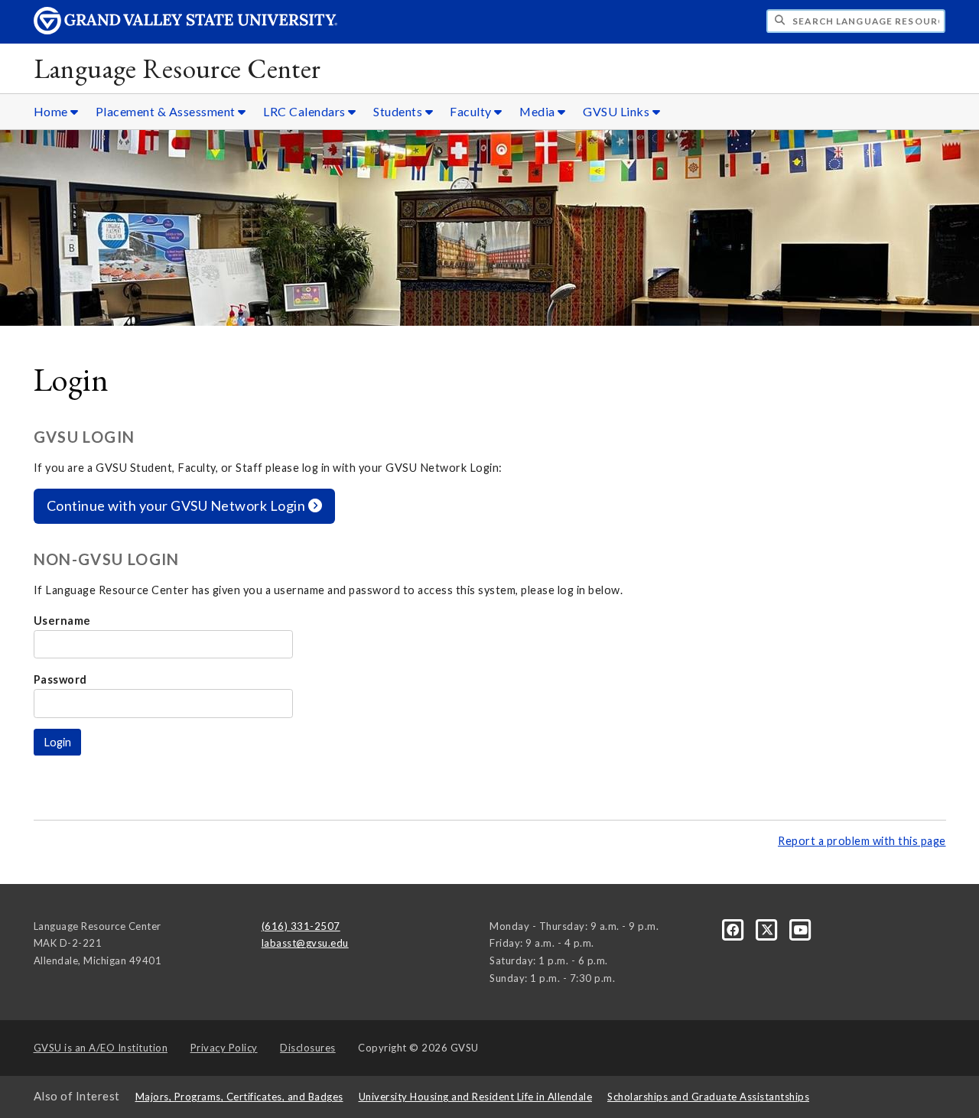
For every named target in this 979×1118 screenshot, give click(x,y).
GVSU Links (617, 111)
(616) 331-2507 (301, 926)
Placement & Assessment (167, 111)
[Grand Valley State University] (186, 30)
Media (538, 111)
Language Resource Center (177, 68)
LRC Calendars (305, 111)
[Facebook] (734, 928)
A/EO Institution (101, 1048)
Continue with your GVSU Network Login (177, 505)
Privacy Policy (224, 1048)
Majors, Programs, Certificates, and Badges (239, 1096)
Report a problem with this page (862, 840)
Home (52, 111)
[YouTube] (801, 928)
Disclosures (308, 1048)
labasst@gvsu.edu (305, 943)
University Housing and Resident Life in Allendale (476, 1096)
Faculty (472, 111)
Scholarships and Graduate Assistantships (708, 1096)
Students (399, 111)
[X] (768, 928)
